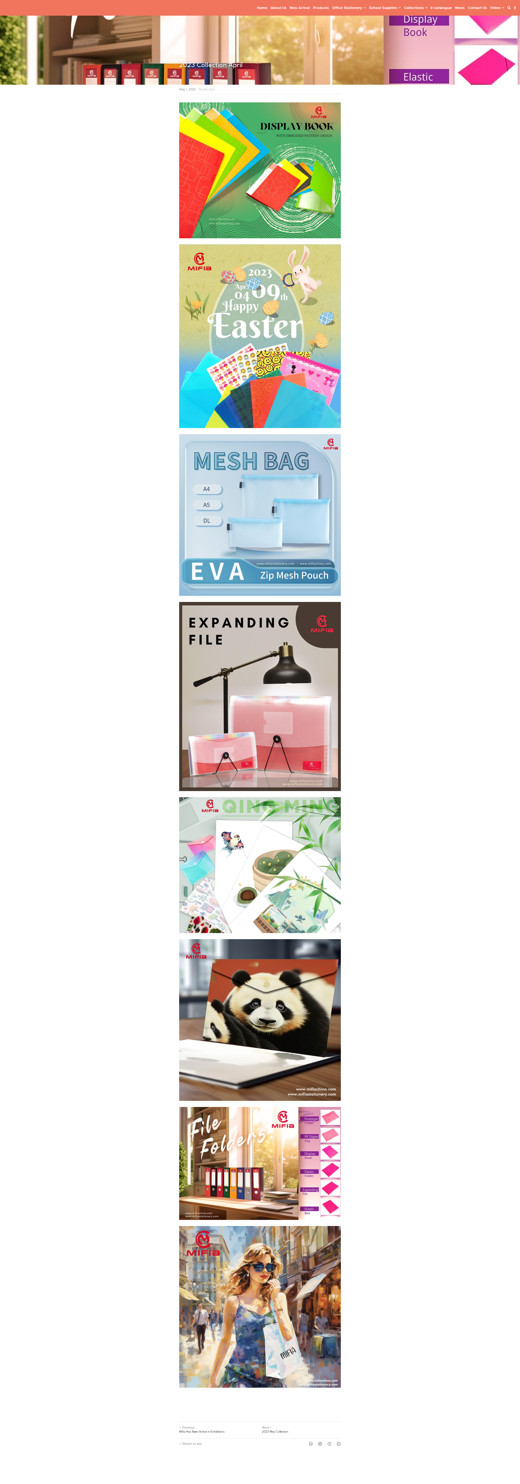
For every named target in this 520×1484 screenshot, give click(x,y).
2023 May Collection (275, 1431)
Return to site (192, 1444)
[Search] (509, 8)
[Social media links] (515, 8)
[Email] (339, 1444)
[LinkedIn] (329, 1444)
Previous (188, 1427)
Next (265, 1427)
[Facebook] (311, 1444)
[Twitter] (320, 1444)
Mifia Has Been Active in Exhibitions (202, 1431)
